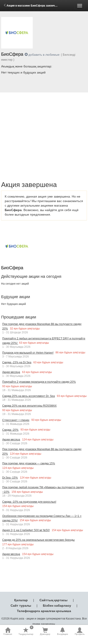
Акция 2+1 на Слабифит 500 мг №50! (26, 530)
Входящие (62, 634)
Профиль (80, 634)
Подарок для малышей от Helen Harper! (27, 352)
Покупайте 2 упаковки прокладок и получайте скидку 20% (39, 381)
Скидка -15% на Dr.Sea (16, 362)
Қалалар (21, 600)
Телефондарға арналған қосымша (44, 611)
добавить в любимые (44, 54)
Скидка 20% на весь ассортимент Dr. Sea (28, 396)
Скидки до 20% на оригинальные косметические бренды (38, 539)
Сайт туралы (21, 605)
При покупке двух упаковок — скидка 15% (28, 463)
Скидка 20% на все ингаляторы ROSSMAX (29, 405)
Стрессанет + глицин (15, 420)
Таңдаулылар (26, 631)
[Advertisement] (44, 131)
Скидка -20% (10, 429)
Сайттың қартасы (53, 600)
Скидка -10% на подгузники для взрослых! (29, 501)
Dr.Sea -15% (10, 477)
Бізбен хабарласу (57, 605)
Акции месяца (11, 372)
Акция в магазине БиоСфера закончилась (35, 5)
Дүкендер (45, 634)
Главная (7, 634)
